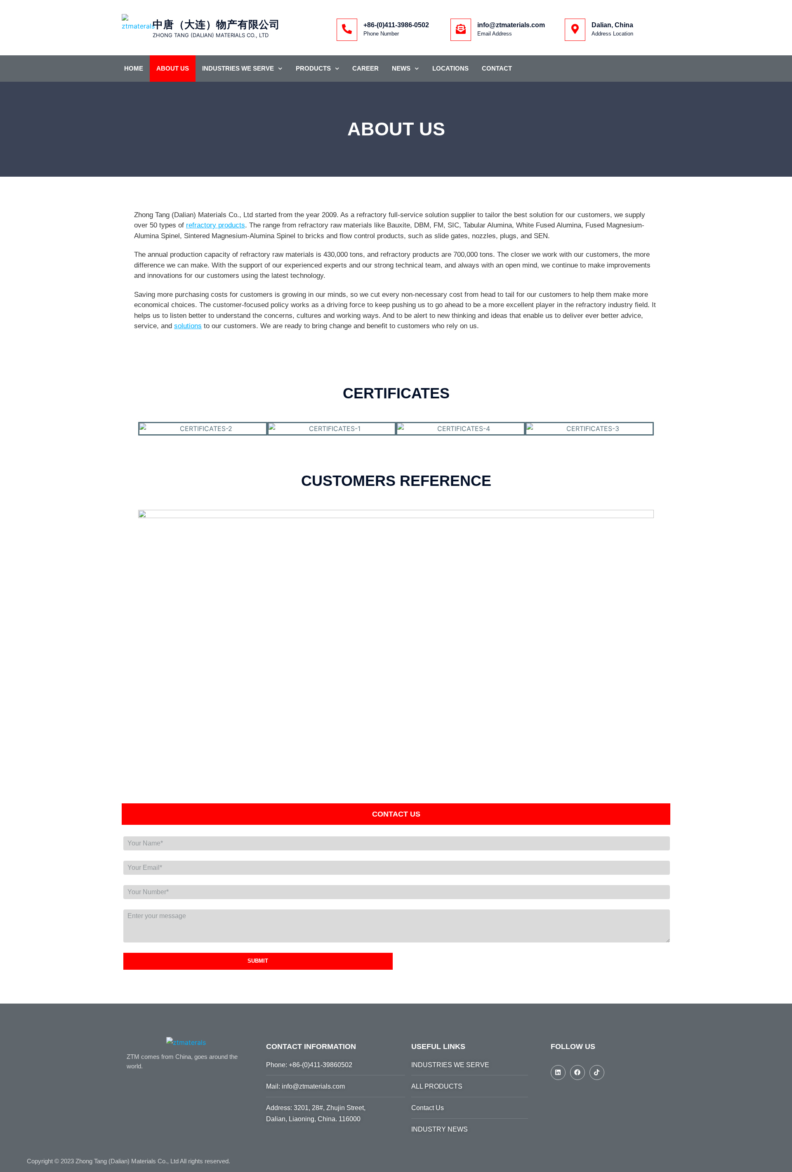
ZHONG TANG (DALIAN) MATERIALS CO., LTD (211, 35)
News (401, 68)
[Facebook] (577, 1072)
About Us (172, 68)
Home (133, 68)
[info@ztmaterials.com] (460, 30)
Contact (497, 68)
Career (365, 68)
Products (313, 68)
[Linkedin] (558, 1072)
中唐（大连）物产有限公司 (216, 24)
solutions (188, 326)
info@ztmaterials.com (511, 24)
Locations (450, 68)
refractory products (215, 225)
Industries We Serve (238, 68)
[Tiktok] (596, 1072)
